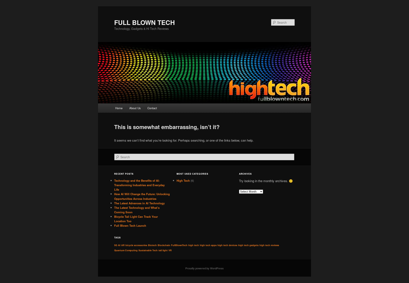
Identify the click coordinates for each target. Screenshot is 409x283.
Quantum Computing (126, 250)
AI (119, 245)
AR (123, 245)
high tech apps (208, 245)
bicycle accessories (136, 245)
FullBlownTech (179, 245)
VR (170, 250)
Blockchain (164, 245)
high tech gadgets (248, 245)
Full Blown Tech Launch (130, 225)
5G (115, 245)
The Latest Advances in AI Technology (139, 203)
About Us (135, 108)
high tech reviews (269, 245)
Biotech (152, 245)
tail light (163, 250)
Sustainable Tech (148, 250)
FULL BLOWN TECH (144, 22)
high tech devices (227, 245)
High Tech (183, 181)
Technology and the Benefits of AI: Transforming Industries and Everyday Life (139, 185)
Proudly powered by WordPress (204, 268)
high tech (193, 245)
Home (118, 108)
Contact (152, 108)
